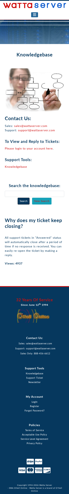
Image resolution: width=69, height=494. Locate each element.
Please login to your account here (29, 148)
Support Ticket (34, 378)
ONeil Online (20, 488)
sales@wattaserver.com (30, 126)
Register (34, 406)
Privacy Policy (34, 443)
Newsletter (34, 382)
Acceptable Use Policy (34, 435)
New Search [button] (41, 201)
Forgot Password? (35, 411)
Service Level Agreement (34, 439)
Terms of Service (34, 430)
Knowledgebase (16, 166)
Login (35, 402)
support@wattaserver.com (36, 130)
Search (23, 201)
